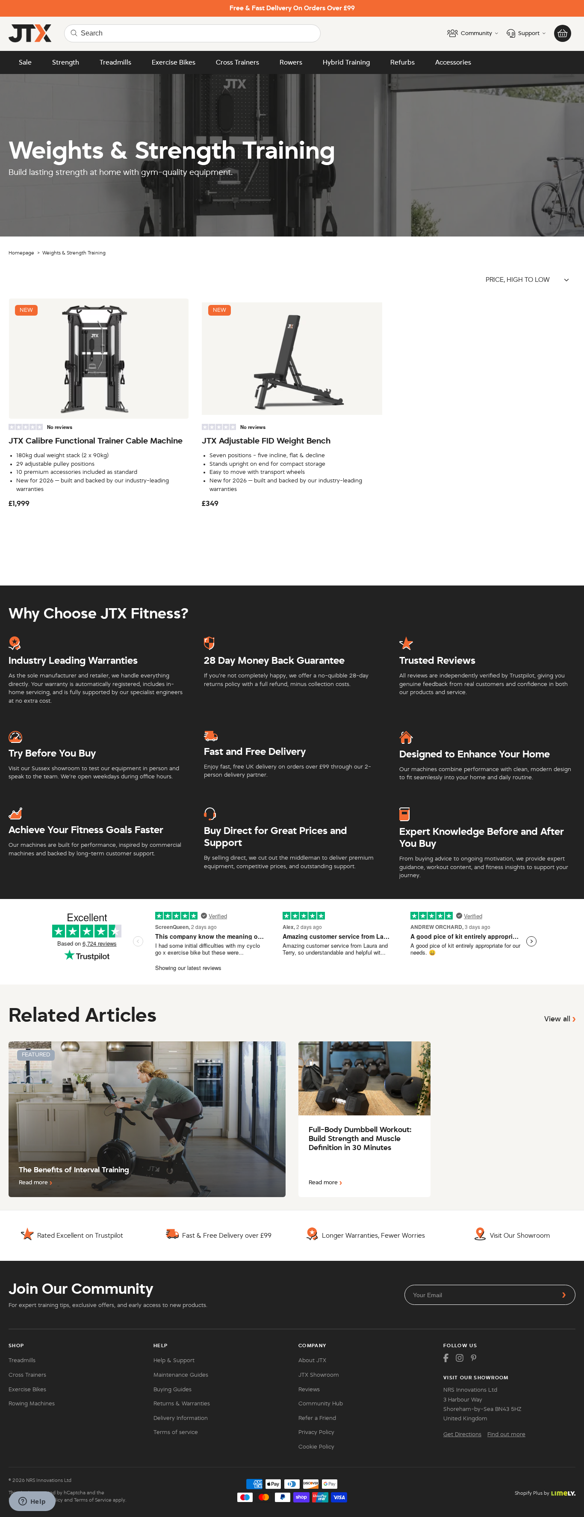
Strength (65, 62)
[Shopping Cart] (562, 33)
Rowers (291, 62)
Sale (25, 62)
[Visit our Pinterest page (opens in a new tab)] (473, 1358)
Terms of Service (93, 1499)
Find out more (506, 1434)
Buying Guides (172, 1390)
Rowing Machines (32, 1404)
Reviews (309, 1390)
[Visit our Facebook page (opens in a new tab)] (446, 1358)
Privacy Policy (316, 1432)
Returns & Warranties (181, 1404)
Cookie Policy (316, 1447)
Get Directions (462, 1434)
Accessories (453, 62)
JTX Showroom (318, 1375)
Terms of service (175, 1432)
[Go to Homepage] (30, 33)
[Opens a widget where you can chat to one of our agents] (32, 1502)
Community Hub (320, 1404)
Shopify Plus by (532, 1493)
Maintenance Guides (180, 1375)
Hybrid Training (346, 62)
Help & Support (174, 1360)
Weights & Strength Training (74, 252)
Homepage (21, 252)
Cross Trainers (237, 62)
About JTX (312, 1360)
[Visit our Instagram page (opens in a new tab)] (459, 1358)
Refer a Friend (317, 1418)
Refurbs (402, 62)
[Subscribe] (563, 1295)
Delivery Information (180, 1418)
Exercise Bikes (173, 62)
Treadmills (115, 62)
